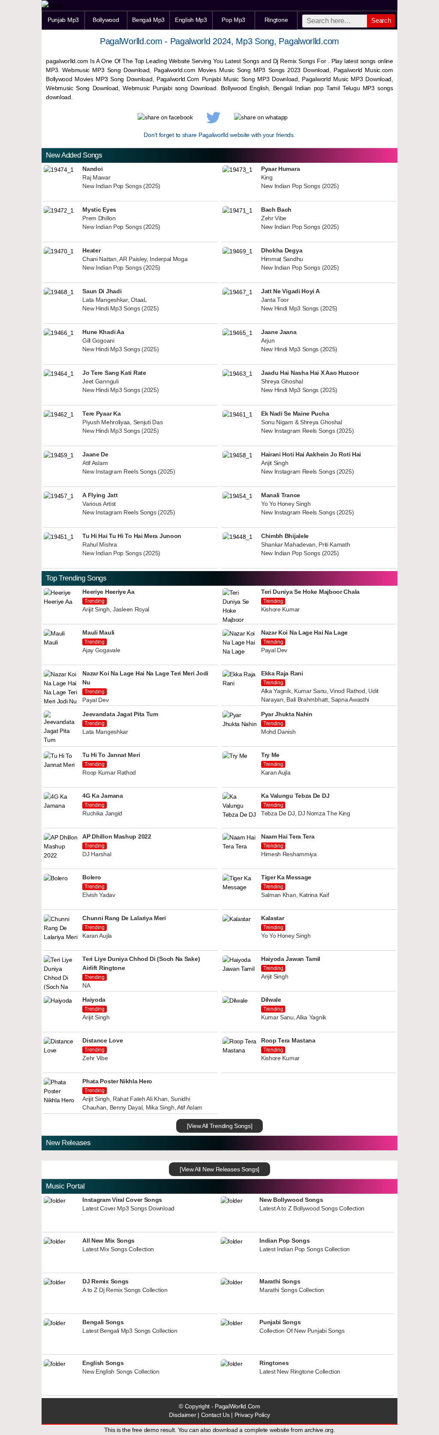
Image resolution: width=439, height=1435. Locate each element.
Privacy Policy (252, 1415)
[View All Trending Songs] (220, 1125)
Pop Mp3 (233, 19)
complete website (266, 1429)
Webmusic (59, 88)
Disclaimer (182, 1415)
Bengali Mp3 (148, 19)
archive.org (319, 1429)
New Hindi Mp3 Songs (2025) (120, 308)
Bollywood (106, 19)
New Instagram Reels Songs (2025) (307, 431)
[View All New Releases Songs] (219, 1169)
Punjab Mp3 (63, 19)
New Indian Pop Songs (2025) (121, 186)
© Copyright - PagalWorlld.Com (219, 1406)
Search (381, 20)
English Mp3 (191, 19)
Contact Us (215, 1415)
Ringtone (276, 19)
